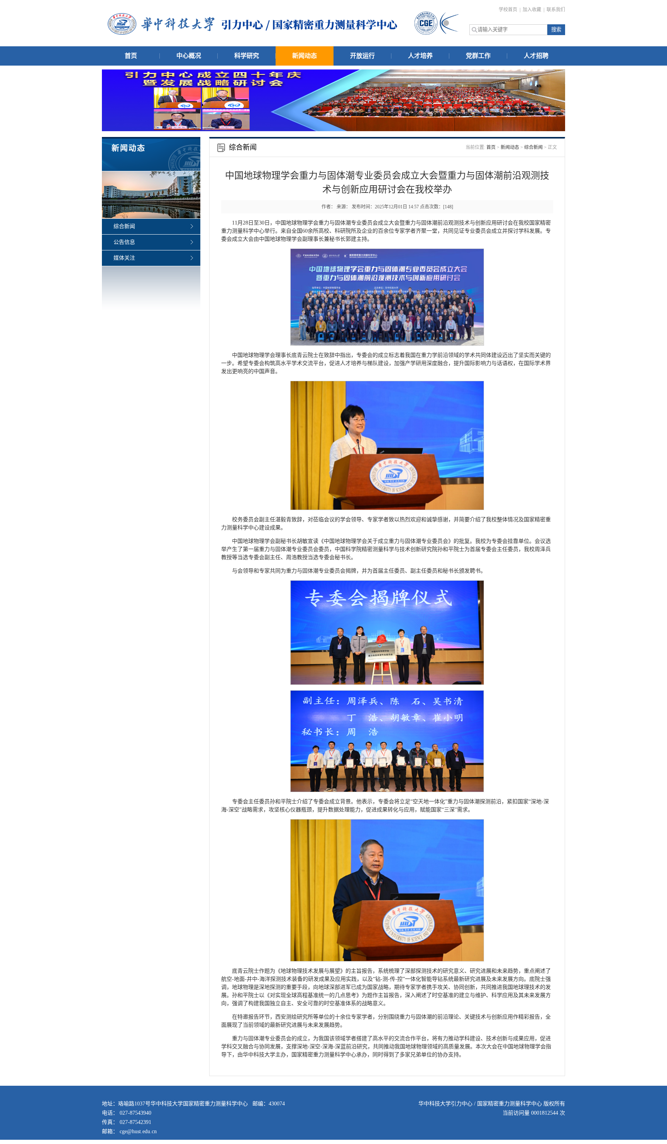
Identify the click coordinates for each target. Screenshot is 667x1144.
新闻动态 (304, 55)
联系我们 (556, 9)
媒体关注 (124, 258)
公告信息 (124, 242)
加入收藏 (532, 9)
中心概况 (188, 55)
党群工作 (478, 55)
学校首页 (508, 9)
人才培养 (420, 55)
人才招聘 (536, 55)
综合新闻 (124, 226)
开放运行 (362, 55)
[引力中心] (252, 24)
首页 (131, 55)
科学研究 (246, 55)
